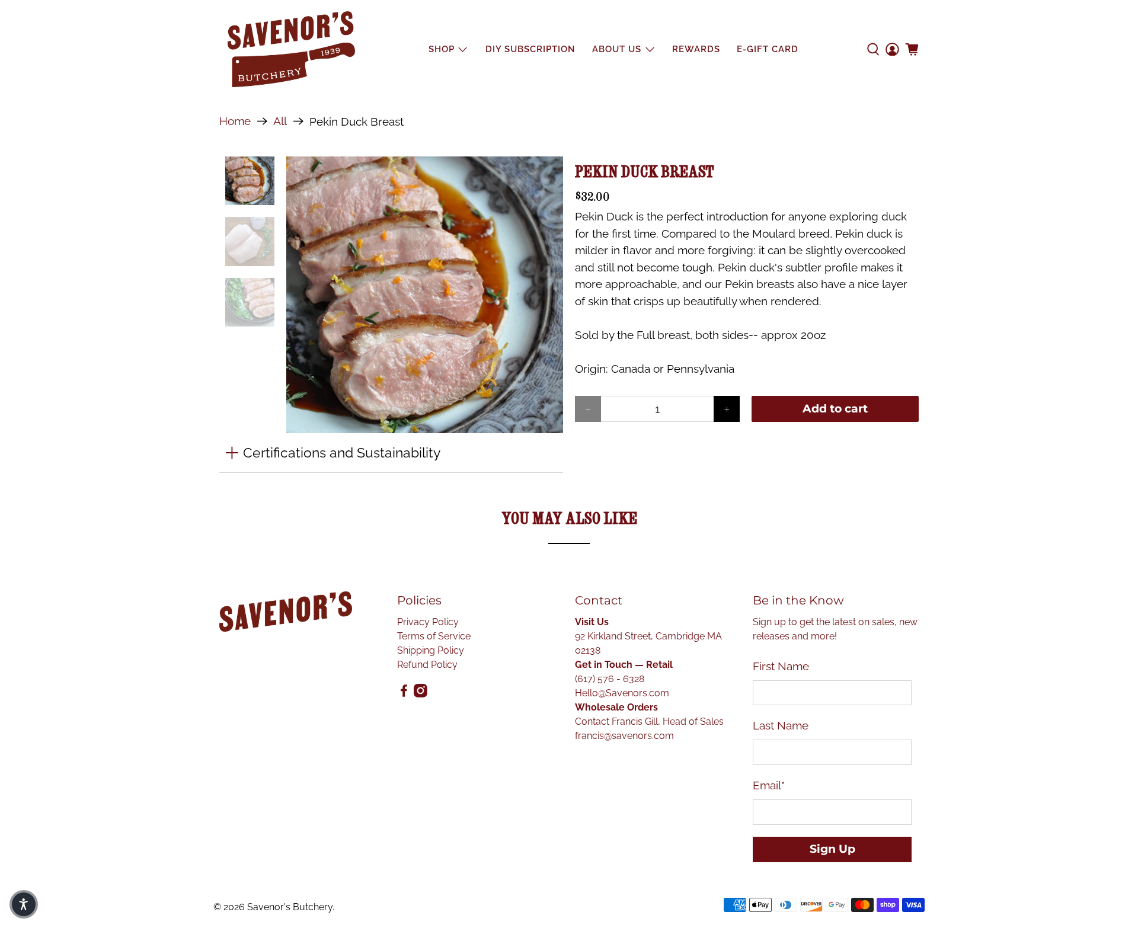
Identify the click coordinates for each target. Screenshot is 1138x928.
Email (769, 785)
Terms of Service (434, 636)
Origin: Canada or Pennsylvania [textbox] (654, 368)
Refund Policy (427, 664)
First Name (781, 666)
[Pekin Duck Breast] (425, 295)
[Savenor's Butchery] (291, 49)
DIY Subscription (530, 49)
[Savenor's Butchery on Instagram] (420, 694)
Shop (442, 49)
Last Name (780, 725)
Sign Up (832, 849)
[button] (23, 904)
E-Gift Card (767, 49)
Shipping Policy (430, 650)
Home (235, 121)
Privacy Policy (428, 622)
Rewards (696, 49)
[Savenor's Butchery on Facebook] (404, 694)
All (280, 121)
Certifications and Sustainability (341, 452)
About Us (616, 49)
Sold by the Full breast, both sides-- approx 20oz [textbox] (700, 334)
